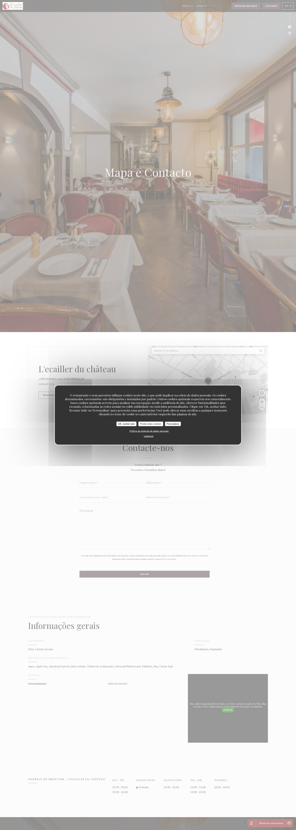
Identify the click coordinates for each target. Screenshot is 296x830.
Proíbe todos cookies (150, 423)
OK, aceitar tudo (126, 423)
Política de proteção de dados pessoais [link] (149, 431)
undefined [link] (148, 436)
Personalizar (173, 423)
